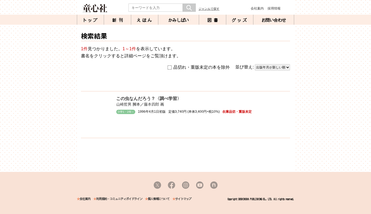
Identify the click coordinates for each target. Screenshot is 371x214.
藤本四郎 (151, 104)
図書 (213, 20)
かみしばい (178, 20)
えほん (145, 20)
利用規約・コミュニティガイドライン (119, 198)
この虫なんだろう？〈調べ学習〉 (148, 98)
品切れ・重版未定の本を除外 (201, 67)
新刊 (118, 20)
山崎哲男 (123, 104)
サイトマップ (183, 198)
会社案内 (257, 8)
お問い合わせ (274, 20)
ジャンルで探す (209, 8)
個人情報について (158, 198)
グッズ (240, 20)
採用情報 (274, 8)
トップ (90, 20)
